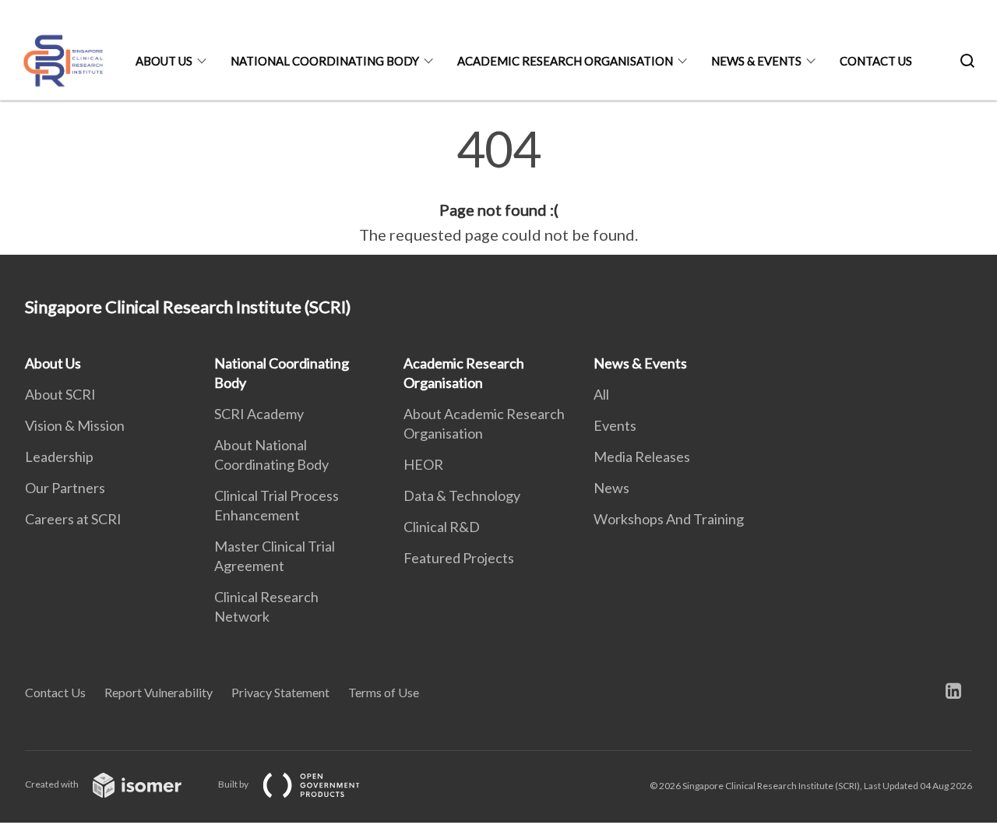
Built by (234, 784)
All (601, 394)
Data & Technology (461, 495)
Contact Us (876, 61)
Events (615, 425)
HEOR (423, 464)
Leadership (59, 456)
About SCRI (60, 394)
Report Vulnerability (158, 692)
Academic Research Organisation (565, 61)
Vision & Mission (75, 425)
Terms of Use (383, 692)
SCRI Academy (259, 413)
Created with (52, 784)
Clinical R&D (441, 526)
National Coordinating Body (325, 61)
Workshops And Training (669, 518)
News (611, 487)
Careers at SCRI (73, 518)
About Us (164, 61)
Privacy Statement (280, 692)
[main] (498, 185)
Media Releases (642, 456)
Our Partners (65, 487)
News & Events (756, 61)
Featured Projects (458, 557)
